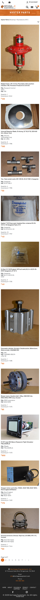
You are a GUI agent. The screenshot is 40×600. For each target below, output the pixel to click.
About (10, 587)
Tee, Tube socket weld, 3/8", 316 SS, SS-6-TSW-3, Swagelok (19, 179)
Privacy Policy (25, 588)
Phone (20, 579)
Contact (33, 587)
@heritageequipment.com (20, 576)
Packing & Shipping (17, 588)
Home (4, 587)
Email (20, 574)
